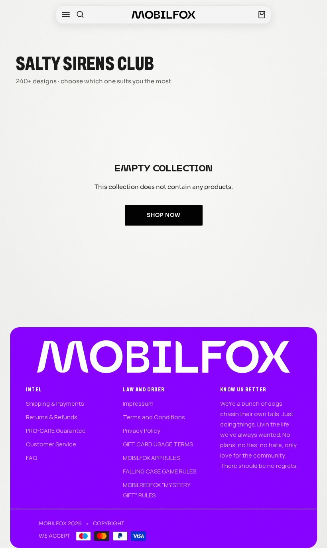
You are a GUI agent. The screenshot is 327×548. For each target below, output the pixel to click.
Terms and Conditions (154, 417)
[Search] (80, 15)
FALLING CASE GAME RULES (159, 471)
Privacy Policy (141, 430)
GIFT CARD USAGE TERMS (158, 444)
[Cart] (261, 15)
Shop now (164, 215)
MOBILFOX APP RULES (151, 458)
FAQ (31, 458)
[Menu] (66, 14)
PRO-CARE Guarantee (56, 430)
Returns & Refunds (51, 417)
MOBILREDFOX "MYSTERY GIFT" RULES (156, 490)
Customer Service (51, 444)
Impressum (138, 403)
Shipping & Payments (55, 403)
